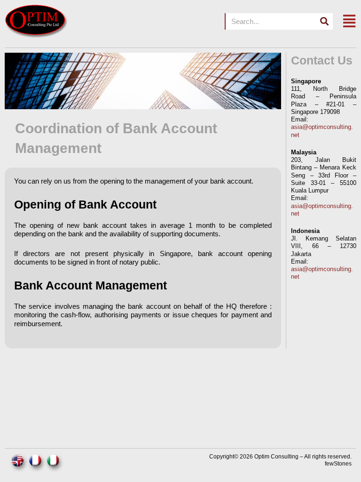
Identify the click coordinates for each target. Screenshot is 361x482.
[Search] (324, 21)
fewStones (338, 463)
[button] (349, 21)
